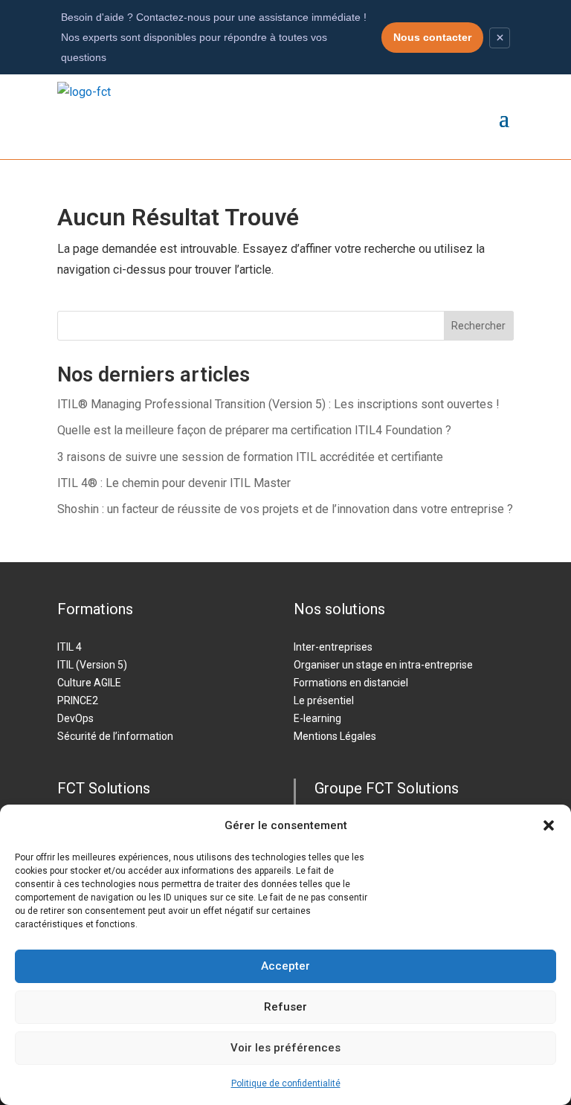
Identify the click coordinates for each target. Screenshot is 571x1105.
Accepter (285, 966)
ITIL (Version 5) (92, 665)
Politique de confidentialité (286, 1083)
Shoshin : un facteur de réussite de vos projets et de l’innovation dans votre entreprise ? (285, 509)
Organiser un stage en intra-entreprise (383, 665)
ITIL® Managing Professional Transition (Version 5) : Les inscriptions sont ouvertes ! (278, 404)
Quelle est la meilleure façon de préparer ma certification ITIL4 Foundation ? (254, 430)
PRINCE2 (77, 700)
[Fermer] (499, 38)
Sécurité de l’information (115, 736)
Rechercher (478, 326)
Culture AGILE (89, 682)
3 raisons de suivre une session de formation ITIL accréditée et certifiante (250, 457)
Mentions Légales (335, 736)
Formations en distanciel (351, 682)
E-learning (317, 718)
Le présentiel (324, 700)
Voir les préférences (285, 1047)
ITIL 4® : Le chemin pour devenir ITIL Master (174, 483)
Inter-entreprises (333, 647)
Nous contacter (432, 37)
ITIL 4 (69, 647)
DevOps (75, 718)
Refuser (285, 1007)
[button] (548, 825)
